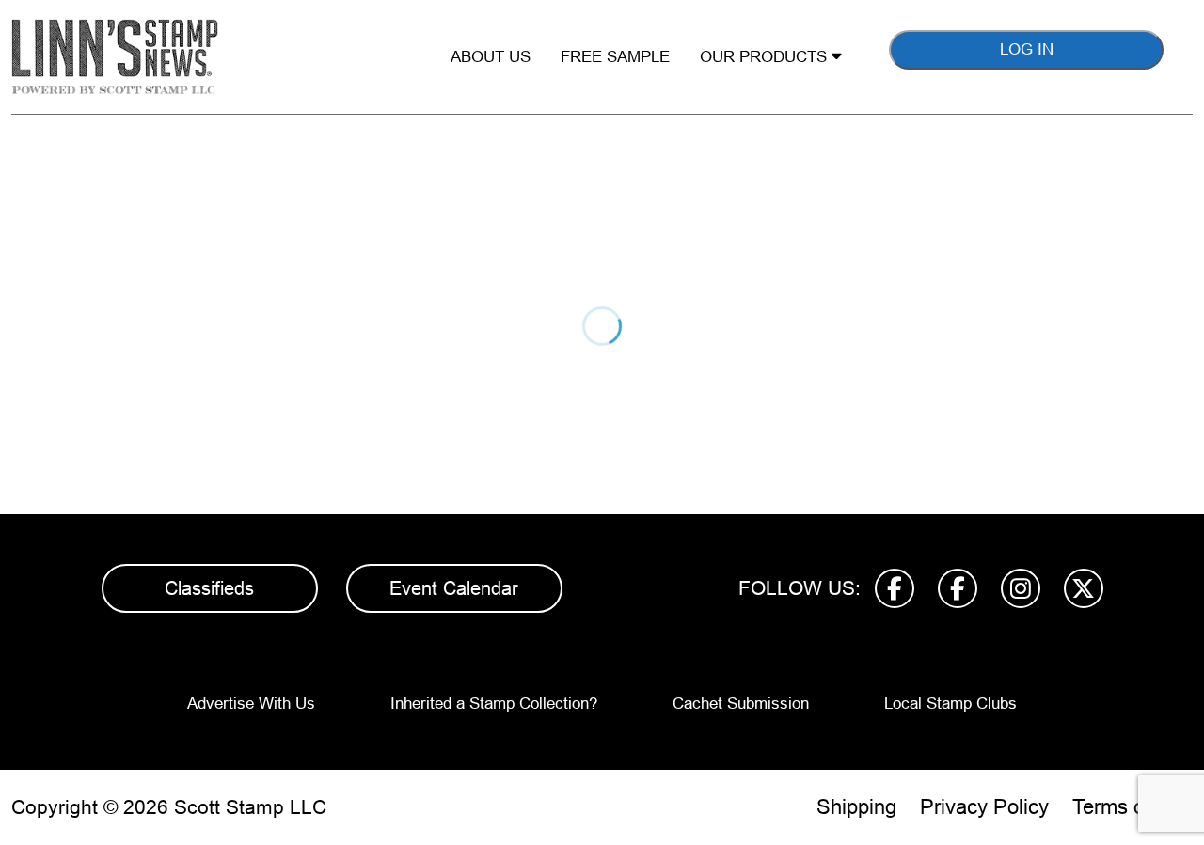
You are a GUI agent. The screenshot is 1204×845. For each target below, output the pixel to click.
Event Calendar (453, 588)
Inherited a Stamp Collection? (493, 703)
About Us (491, 57)
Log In (1027, 49)
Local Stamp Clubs (950, 703)
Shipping (856, 807)
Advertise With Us (251, 703)
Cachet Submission (741, 703)
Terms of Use (1132, 807)
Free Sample (615, 57)
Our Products (766, 57)
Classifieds (209, 588)
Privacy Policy (984, 807)
